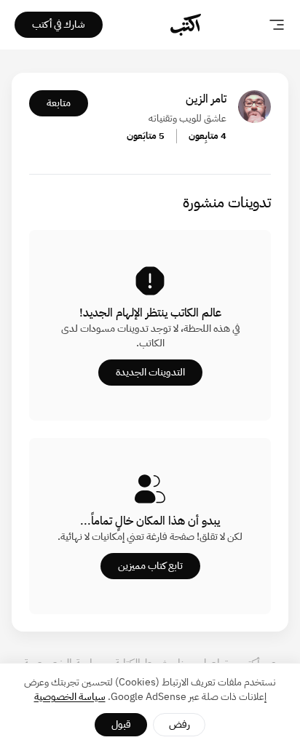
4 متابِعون (207, 136)
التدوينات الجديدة (150, 372)
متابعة (59, 103)
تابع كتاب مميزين (150, 565)
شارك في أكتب (58, 24)
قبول (121, 724)
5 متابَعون (146, 136)
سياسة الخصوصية (70, 696)
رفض (179, 724)
